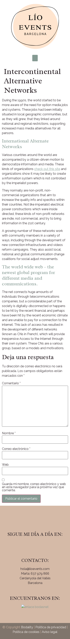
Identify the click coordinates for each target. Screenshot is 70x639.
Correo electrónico (16, 448)
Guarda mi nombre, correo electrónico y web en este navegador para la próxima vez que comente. (34, 487)
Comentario (11, 383)
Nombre (9, 433)
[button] (35, 58)
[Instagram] (35, 545)
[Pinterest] (46, 545)
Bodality (27, 627)
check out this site (47, 169)
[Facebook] (24, 545)
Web (5, 464)
